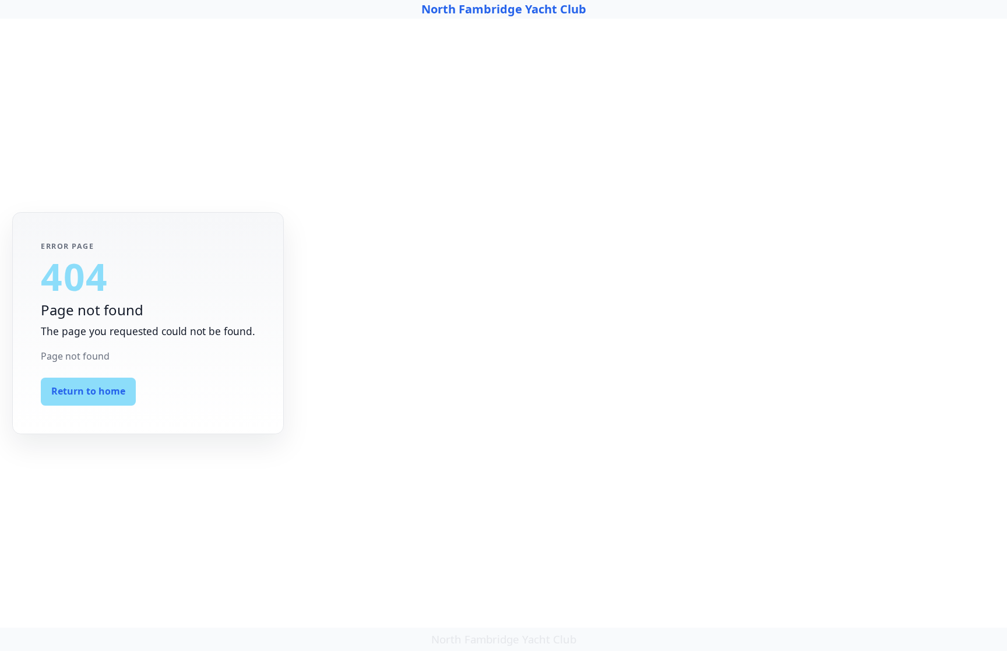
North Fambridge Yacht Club (503, 9)
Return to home (88, 391)
